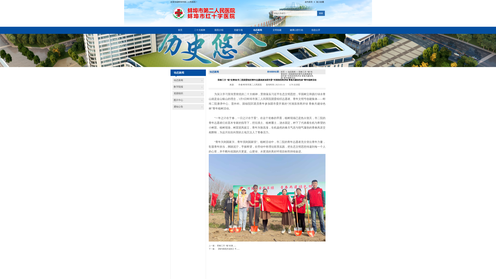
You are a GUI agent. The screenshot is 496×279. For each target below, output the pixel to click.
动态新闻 (178, 80)
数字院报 (178, 87)
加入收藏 (320, 2)
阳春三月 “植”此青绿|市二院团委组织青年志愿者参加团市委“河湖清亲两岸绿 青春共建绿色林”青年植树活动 (297, 75)
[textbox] (295, 13)
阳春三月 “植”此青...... (222, 246)
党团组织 (178, 93)
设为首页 (309, 2)
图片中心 (178, 100)
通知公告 (178, 106)
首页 (283, 72)
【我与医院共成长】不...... (224, 249)
